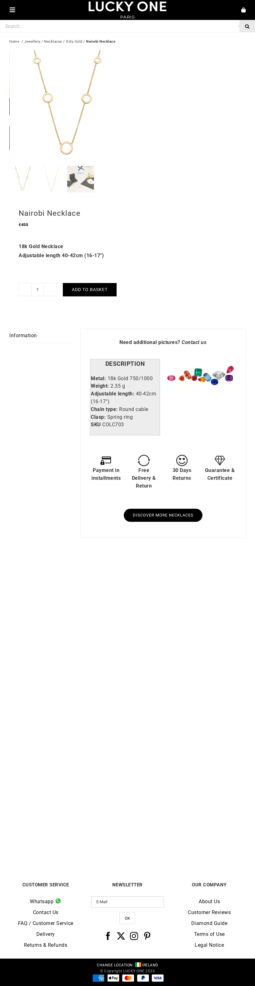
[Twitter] (121, 936)
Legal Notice (209, 945)
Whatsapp (42, 901)
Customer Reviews (209, 912)
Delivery (45, 934)
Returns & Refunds (45, 945)
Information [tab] (23, 335)
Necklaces (53, 42)
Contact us (194, 342)
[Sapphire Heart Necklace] (68, 575)
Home (14, 42)
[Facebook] (108, 936)
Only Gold (74, 42)
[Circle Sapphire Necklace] (187, 721)
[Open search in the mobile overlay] (127, 26)
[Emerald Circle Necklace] (68, 721)
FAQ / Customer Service (45, 923)
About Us (209, 901)
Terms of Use (209, 934)
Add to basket (90, 289)
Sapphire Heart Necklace (68, 692)
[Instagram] (134, 936)
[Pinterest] (147, 936)
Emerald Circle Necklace (69, 838)
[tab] (125, 364)
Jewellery (32, 42)
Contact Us (45, 912)
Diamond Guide (209, 923)
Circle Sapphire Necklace (186, 838)
